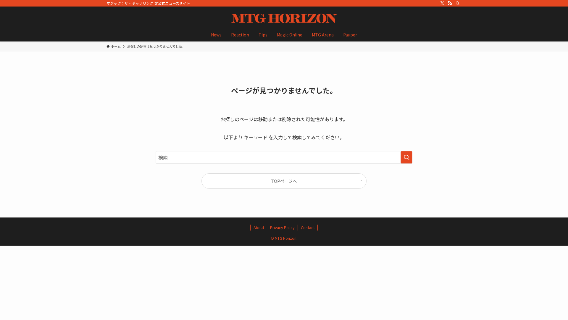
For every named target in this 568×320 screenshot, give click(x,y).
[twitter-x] (442, 3)
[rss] (450, 3)
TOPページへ (284, 181)
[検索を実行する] (406, 157)
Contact (308, 227)
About (259, 227)
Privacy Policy (282, 227)
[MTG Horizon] (284, 18)
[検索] (458, 3)
